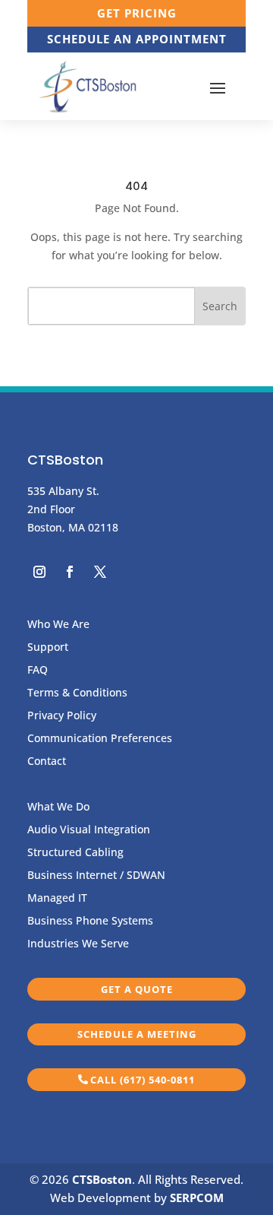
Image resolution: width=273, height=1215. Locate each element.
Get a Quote (137, 989)
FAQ (37, 671)
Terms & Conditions (77, 693)
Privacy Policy (61, 716)
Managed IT (57, 899)
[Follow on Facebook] (70, 572)
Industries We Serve (78, 944)
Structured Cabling (75, 853)
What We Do (58, 807)
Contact (46, 762)
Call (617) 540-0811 (142, 1080)
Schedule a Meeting (136, 1034)
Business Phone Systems (90, 921)
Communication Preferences (99, 739)
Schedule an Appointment (137, 38)
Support (47, 648)
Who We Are (58, 625)
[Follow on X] (100, 572)
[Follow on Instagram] (39, 572)
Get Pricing (137, 13)
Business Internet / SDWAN (96, 876)
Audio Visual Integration (88, 830)
